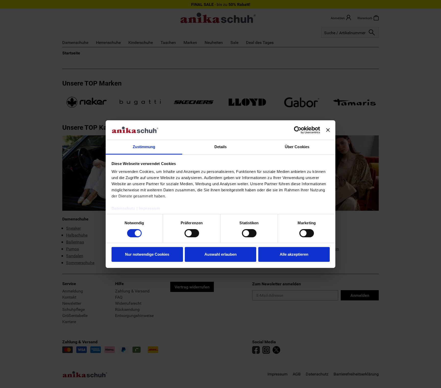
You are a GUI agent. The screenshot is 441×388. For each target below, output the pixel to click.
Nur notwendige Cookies (147, 254)
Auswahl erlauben (220, 254)
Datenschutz (124, 208)
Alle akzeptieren (294, 254)
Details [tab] (220, 147)
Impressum (149, 208)
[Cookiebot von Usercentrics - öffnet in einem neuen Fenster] (297, 130)
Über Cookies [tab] (297, 147)
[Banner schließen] (328, 130)
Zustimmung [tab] (144, 147)
